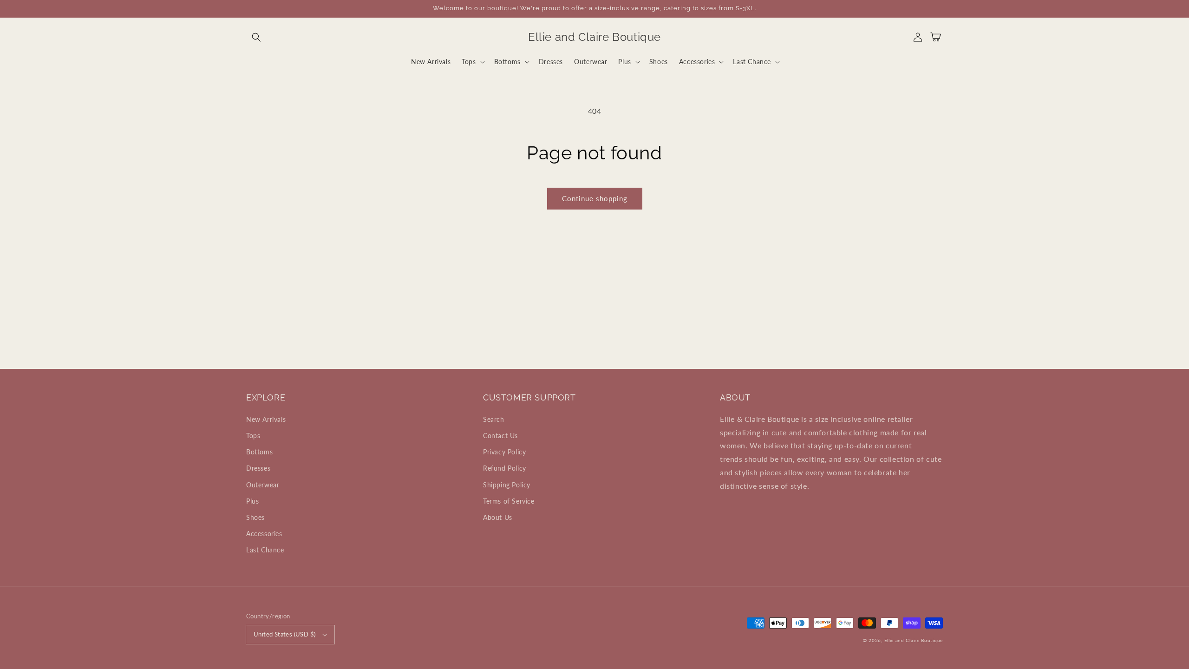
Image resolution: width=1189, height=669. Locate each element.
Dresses (258, 468)
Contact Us (500, 435)
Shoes (255, 517)
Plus (252, 501)
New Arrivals (266, 419)
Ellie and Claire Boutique (913, 640)
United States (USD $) (284, 634)
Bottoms (259, 452)
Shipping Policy (506, 485)
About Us (497, 517)
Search (493, 419)
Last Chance (265, 550)
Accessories (264, 534)
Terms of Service (509, 501)
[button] (256, 37)
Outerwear (262, 485)
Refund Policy (504, 468)
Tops (253, 435)
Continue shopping (594, 198)
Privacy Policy (504, 452)
